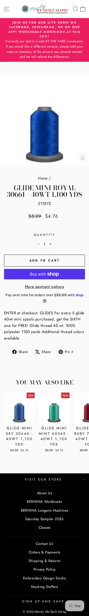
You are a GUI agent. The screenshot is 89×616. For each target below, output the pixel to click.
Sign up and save (43, 601)
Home (43, 178)
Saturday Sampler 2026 (44, 519)
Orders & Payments (44, 552)
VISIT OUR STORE (43, 479)
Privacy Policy (44, 569)
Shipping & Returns (44, 560)
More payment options (44, 286)
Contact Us (44, 543)
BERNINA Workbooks (44, 501)
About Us (44, 493)
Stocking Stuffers (44, 586)
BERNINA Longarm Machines (44, 510)
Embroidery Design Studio (44, 578)
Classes (45, 527)
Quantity (44, 235)
